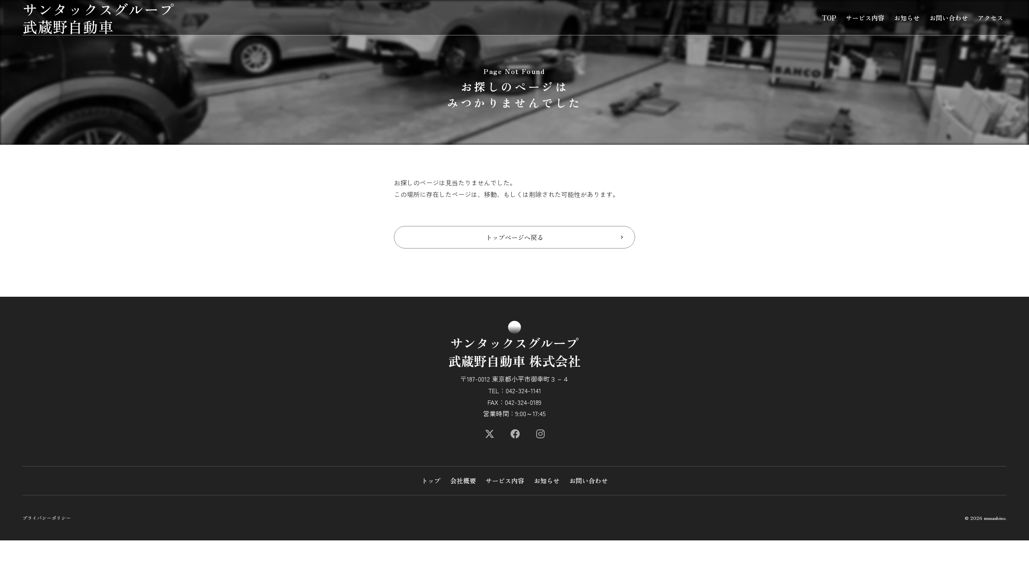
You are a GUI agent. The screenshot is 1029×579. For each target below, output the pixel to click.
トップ (431, 480)
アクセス (990, 17)
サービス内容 (865, 17)
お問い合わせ (948, 17)
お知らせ (907, 17)
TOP (829, 17)
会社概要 (463, 480)
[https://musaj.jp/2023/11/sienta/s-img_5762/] (490, 434)
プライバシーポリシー (47, 518)
